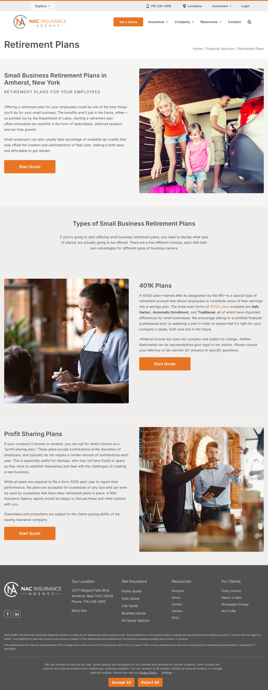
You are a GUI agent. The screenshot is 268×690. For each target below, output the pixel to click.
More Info (79, 610)
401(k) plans (219, 307)
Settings (167, 672)
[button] (249, 21)
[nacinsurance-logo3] (32, 583)
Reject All (150, 682)
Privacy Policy (148, 672)
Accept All (121, 682)
